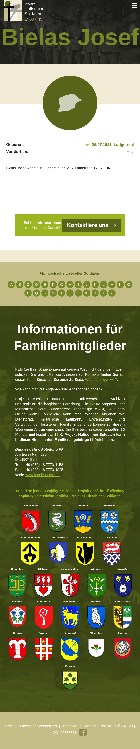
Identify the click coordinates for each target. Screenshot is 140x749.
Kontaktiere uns (87, 225)
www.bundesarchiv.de (42, 475)
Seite (30, 380)
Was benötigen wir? (101, 380)
